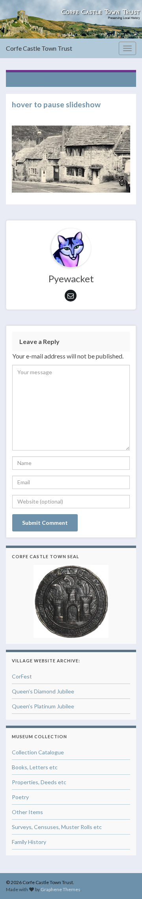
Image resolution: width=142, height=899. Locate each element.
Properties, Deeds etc (39, 782)
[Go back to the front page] (71, 19)
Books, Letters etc (35, 767)
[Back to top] (124, 881)
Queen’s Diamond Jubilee (43, 691)
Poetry (20, 797)
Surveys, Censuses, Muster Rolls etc (57, 827)
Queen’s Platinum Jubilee (43, 706)
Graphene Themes (60, 889)
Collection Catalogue (38, 752)
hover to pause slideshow (74, 79)
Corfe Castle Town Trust (39, 48)
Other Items (27, 812)
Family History (29, 841)
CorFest (22, 676)
